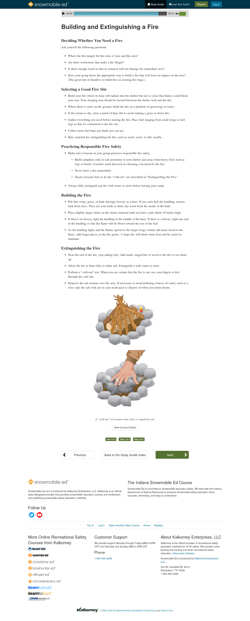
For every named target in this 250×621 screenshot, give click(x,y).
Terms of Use (167, 610)
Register (201, 4)
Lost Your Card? (180, 4)
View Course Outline (125, 427)
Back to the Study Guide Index (125, 455)
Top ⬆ (90, 525)
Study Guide (157, 4)
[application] (125, 13)
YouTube (39, 515)
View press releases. (184, 553)
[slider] (184, 14)
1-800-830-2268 (103, 558)
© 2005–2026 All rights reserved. (115, 610)
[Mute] (177, 13)
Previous (80, 455)
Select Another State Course (124, 525)
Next (170, 455)
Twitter (31, 515)
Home (147, 525)
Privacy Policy (149, 610)
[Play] (63, 13)
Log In (216, 4)
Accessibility (136, 610)
